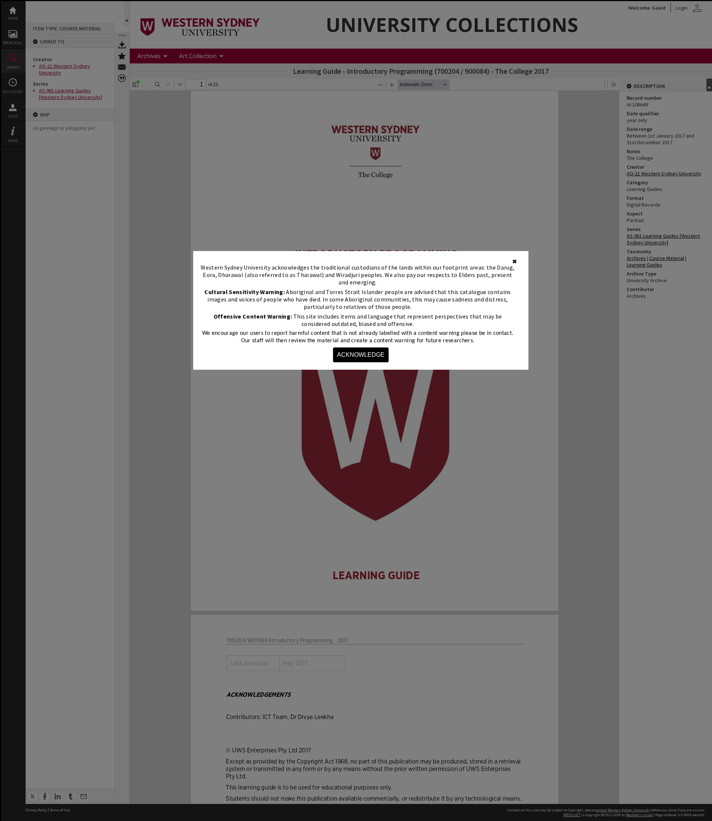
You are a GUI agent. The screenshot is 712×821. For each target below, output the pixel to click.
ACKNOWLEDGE (361, 355)
